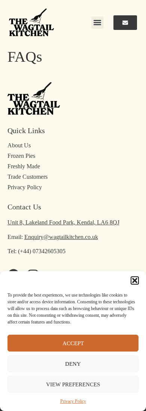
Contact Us (24, 207)
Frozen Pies (21, 156)
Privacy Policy (73, 401)
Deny (73, 364)
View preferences (73, 384)
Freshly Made (23, 166)
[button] (135, 280)
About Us (19, 145)
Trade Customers (27, 177)
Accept (73, 343)
